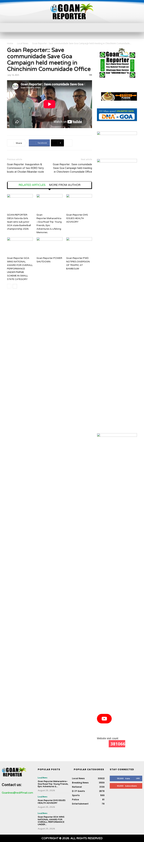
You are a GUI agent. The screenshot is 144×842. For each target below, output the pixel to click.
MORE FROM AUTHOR (64, 185)
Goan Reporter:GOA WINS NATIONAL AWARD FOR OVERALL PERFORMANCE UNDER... (51, 821)
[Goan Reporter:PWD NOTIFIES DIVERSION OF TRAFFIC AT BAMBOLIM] (79, 246)
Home (10, 43)
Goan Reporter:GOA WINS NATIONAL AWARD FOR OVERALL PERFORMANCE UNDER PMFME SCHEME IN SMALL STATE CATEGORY (20, 269)
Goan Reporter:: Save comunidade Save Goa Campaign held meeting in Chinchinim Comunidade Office (72, 168)
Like (138, 778)
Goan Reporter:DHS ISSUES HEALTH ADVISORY (77, 218)
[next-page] (15, 286)
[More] (68, 142)
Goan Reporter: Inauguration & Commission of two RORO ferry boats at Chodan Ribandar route (25, 168)
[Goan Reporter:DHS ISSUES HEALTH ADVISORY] (79, 203)
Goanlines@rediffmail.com (17, 792)
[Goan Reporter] (71, 12)
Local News (22, 43)
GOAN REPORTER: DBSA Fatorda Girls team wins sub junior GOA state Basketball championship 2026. (19, 221)
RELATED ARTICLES (32, 185)
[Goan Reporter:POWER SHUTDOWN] (49, 246)
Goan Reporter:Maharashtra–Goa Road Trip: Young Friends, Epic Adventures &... (53, 784)
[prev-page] (9, 286)
